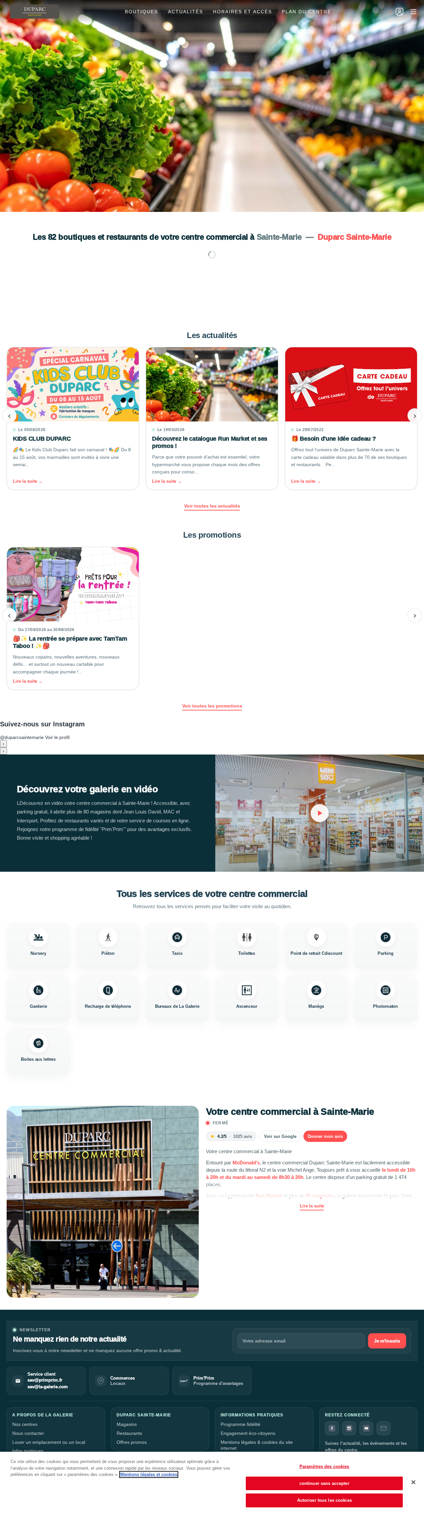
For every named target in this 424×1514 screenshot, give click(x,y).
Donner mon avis (325, 1136)
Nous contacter (28, 1433)
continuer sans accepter (324, 1483)
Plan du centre (306, 11)
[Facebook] (332, 1428)
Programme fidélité (240, 1424)
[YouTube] (366, 1428)
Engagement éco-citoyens (248, 1433)
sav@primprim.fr (44, 1380)
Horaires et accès (242, 11)
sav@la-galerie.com (47, 1387)
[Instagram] (349, 1428)
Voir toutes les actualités (212, 506)
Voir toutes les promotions (212, 705)
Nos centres (24, 1424)
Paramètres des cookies (324, 1466)
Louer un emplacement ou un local (48, 1442)
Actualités (185, 11)
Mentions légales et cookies (148, 1474)
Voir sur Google (280, 1136)
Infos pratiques (27, 1450)
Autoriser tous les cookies (324, 1500)
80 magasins (320, 1195)
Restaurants (129, 1433)
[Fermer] (413, 1482)
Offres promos (132, 1442)
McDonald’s (246, 1162)
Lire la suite (312, 1205)
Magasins (127, 1424)
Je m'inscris (387, 1340)
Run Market (268, 1195)
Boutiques (141, 11)
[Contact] (384, 1428)
